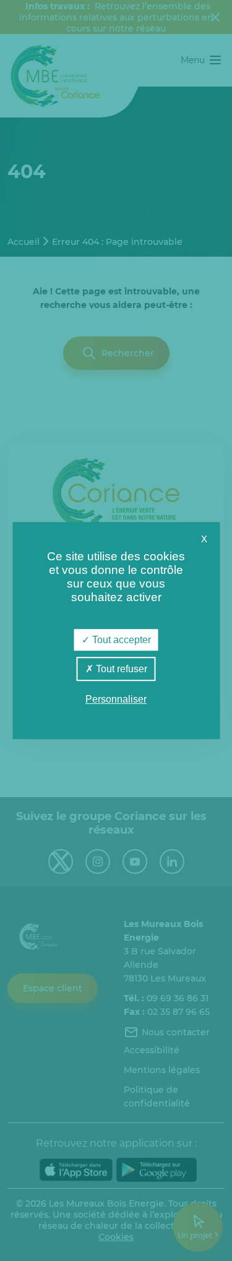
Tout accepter (120, 640)
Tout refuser (120, 669)
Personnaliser (116, 699)
